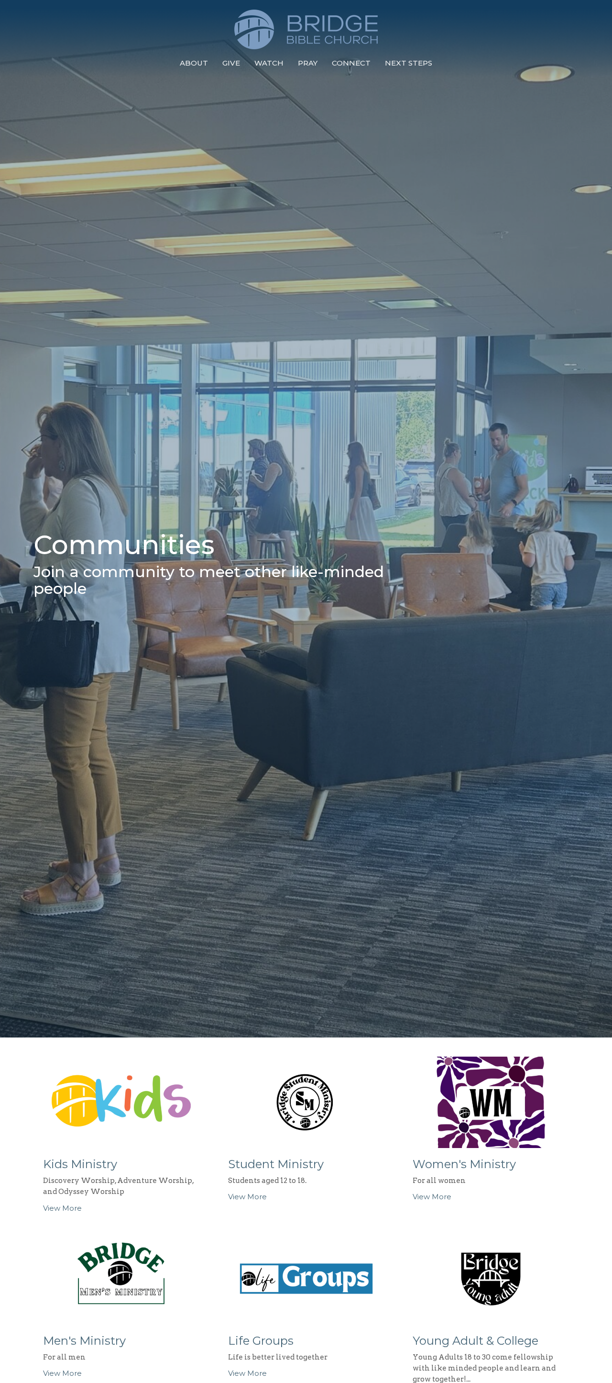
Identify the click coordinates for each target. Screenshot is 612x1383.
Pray (307, 62)
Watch (269, 62)
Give (231, 62)
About (194, 62)
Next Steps (408, 62)
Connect (351, 62)
